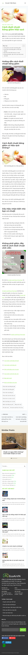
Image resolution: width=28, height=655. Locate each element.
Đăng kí (23, 629)
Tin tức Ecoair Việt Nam (8, 485)
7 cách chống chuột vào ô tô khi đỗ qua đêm (13, 499)
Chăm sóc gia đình (6, 475)
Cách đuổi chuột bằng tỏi (10, 365)
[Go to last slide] (4, 445)
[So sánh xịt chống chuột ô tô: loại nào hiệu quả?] (5, 525)
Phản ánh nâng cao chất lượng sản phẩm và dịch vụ (14, 615)
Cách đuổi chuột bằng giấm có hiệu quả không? (12, 50)
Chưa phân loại (6, 479)
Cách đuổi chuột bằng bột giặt (11, 360)
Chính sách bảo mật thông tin (9, 604)
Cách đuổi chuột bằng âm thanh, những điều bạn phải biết (21, 418)
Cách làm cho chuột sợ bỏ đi (9, 398)
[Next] (24, 445)
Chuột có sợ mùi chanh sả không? (12, 546)
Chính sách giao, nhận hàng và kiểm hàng (12, 607)
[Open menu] (25, 3)
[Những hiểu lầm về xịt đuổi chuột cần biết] (5, 555)
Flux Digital (17, 652)
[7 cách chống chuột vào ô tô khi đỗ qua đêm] (5, 493)
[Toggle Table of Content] (22, 46)
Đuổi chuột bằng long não (10, 382)
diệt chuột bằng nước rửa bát (9, 401)
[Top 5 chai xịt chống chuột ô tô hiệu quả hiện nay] (5, 509)
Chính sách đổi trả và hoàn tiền (9, 610)
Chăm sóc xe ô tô (6, 477)
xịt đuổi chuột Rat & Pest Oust (15, 280)
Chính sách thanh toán (8, 612)
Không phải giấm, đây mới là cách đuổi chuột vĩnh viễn (13, 55)
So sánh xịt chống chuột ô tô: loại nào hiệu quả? (13, 531)
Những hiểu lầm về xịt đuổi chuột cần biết (13, 561)
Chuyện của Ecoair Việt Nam (9, 601)
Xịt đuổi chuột (6, 407)
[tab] (11, 458)
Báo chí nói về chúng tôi (8, 473)
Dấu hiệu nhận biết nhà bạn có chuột (12, 52)
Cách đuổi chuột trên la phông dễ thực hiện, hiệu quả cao (7, 418)
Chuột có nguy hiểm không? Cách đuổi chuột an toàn (13, 452)
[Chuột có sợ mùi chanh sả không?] (5, 541)
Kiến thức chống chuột (7, 24)
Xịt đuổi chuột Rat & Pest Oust (9, 291)
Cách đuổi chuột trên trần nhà (11, 373)
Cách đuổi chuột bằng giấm (8, 389)
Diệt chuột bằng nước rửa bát (11, 369)
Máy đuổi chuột (8, 378)
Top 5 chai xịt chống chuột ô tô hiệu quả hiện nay (14, 515)
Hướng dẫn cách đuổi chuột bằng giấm (12, 47)
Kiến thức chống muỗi (7, 483)
